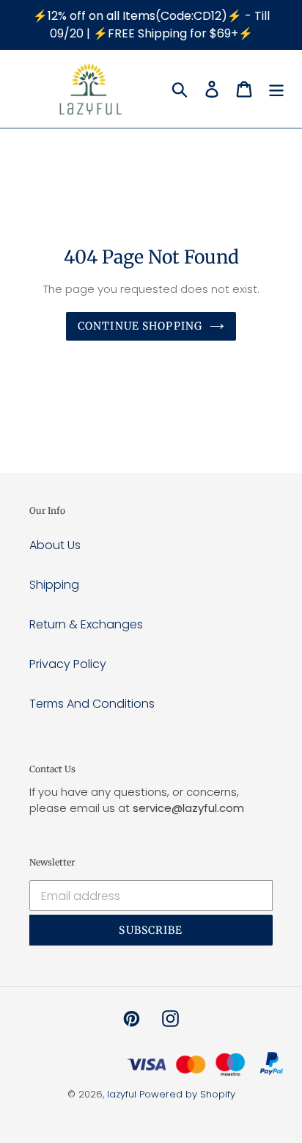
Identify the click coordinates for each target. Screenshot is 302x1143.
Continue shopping (140, 326)
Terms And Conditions (92, 703)
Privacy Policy (67, 664)
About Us (55, 545)
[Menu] (276, 89)
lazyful (121, 1094)
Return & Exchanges (86, 624)
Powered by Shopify (187, 1094)
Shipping (54, 584)
